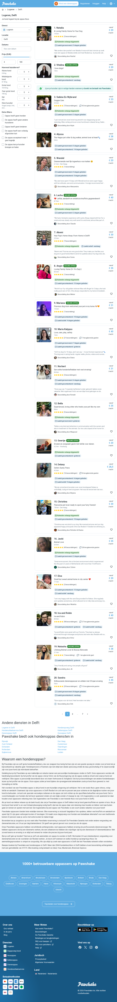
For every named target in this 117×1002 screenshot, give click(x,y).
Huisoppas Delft (64, 733)
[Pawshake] (9, 3)
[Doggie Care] (75, 111)
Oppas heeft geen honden (15, 116)
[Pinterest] (96, 947)
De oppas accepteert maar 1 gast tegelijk (16, 139)
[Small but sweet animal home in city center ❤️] (75, 590)
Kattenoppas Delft (65, 730)
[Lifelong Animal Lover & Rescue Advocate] (75, 657)
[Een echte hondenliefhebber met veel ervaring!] (75, 380)
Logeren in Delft (8, 728)
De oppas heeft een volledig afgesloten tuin (16, 132)
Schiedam (6, 747)
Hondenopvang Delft (66, 728)
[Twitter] (85, 947)
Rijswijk (5, 741)
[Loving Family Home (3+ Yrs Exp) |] (75, 280)
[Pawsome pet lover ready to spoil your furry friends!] (75, 515)
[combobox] (16, 29)
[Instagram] (91, 947)
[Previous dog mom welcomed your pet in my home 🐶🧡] (75, 312)
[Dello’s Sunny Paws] (75, 478)
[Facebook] (80, 947)
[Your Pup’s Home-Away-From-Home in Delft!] (75, 244)
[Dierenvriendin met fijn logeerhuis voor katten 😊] (75, 172)
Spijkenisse (6, 752)
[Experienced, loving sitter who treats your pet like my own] (75, 417)
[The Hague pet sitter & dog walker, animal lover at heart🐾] (75, 142)
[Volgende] (87, 714)
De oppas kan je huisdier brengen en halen (15, 145)
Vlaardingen (62, 747)
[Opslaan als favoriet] (111, 56)
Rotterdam (6, 749)
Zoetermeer (62, 744)
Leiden (60, 752)
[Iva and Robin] (75, 625)
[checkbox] (3, 116)
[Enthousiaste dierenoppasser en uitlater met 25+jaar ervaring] (75, 690)
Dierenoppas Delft (9, 733)
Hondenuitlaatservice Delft (12, 730)
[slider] (3, 57)
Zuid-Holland (7, 744)
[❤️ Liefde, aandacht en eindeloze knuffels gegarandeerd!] (75, 209)
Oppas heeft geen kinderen (16, 127)
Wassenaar (62, 749)
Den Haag (61, 741)
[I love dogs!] (75, 72)
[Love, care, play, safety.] (75, 343)
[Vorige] (62, 714)
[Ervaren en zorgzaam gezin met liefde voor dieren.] (75, 448)
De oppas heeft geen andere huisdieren (16, 121)
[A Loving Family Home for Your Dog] (75, 41)
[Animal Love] (75, 552)
